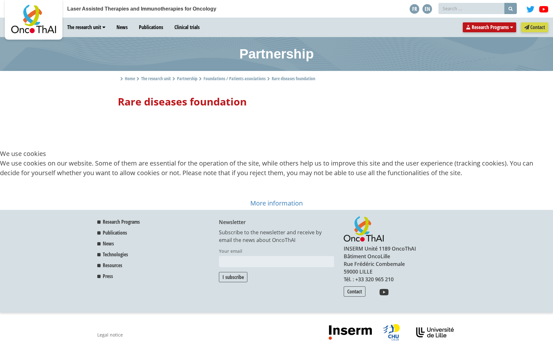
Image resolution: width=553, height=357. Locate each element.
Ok (7, 193)
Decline (28, 193)
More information (276, 203)
